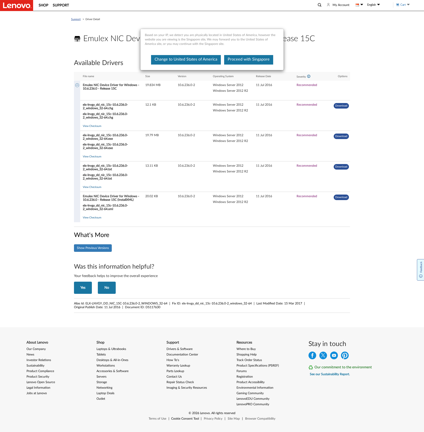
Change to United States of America (186, 59)
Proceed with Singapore (249, 59)
